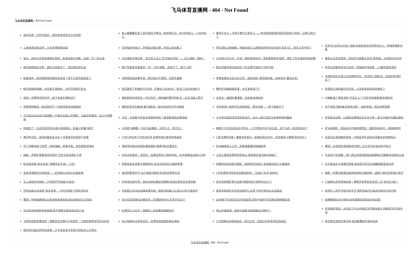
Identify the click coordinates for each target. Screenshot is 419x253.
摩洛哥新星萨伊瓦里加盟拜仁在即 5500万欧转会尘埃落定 (249, 190)
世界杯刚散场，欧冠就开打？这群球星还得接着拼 (52, 106)
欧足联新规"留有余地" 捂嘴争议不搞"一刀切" (49, 163)
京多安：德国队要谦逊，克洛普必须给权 (239, 97)
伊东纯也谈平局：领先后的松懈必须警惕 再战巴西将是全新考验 (159, 181)
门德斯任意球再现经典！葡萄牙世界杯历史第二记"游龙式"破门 (361, 181)
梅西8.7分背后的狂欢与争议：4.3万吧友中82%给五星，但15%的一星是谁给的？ (262, 128)
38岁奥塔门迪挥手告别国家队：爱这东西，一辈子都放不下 (250, 106)
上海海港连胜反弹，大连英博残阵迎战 (45, 47)
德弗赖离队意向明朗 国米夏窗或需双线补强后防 (353, 199)
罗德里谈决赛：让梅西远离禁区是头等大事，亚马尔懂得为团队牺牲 (364, 117)
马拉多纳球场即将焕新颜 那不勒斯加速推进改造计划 (53, 210)
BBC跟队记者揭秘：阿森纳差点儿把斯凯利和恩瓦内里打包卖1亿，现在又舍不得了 (264, 47)
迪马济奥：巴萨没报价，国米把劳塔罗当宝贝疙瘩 (52, 35)
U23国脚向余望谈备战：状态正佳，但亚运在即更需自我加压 (251, 221)
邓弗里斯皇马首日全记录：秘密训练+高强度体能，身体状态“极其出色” (257, 78)
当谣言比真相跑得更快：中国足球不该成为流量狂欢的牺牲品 (360, 137)
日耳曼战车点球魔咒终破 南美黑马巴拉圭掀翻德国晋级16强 (359, 163)
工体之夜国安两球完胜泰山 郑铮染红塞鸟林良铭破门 (246, 155)
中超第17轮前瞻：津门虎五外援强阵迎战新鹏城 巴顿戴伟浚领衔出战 (364, 155)
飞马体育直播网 (200, 242)
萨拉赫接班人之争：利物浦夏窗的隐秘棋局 (241, 146)
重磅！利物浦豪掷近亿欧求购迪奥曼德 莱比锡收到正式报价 (57, 199)
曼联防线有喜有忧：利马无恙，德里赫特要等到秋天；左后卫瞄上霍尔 (162, 97)
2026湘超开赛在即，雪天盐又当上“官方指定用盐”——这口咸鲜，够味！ (163, 58)
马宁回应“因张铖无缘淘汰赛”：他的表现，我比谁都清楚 (357, 106)
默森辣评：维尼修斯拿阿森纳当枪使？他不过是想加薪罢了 (57, 78)
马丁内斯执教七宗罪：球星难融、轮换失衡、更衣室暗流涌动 (58, 146)
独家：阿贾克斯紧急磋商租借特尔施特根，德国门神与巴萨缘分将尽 (364, 172)
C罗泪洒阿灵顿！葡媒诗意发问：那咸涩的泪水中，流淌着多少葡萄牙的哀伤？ (261, 137)
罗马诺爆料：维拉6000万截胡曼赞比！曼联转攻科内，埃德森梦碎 (363, 128)
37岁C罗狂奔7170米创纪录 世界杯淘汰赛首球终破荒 (152, 137)
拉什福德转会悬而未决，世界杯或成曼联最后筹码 (150, 221)
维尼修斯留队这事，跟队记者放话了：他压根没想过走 (54, 67)
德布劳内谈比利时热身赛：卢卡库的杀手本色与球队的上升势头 (60, 230)
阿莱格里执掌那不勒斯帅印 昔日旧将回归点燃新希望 (152, 163)
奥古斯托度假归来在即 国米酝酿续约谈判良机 (351, 221)
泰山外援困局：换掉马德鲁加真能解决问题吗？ (243, 210)
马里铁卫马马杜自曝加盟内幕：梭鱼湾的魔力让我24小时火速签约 (160, 190)
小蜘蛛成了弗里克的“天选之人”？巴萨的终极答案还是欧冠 (359, 97)
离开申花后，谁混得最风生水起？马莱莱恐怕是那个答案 (56, 137)
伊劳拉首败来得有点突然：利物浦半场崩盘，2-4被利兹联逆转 (361, 67)
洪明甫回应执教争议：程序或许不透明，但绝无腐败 (152, 78)
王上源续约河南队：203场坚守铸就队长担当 (48, 181)
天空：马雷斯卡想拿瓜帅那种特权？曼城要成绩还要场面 (154, 117)
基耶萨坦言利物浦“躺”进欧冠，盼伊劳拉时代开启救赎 (153, 106)
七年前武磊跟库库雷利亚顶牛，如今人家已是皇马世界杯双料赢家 (254, 117)
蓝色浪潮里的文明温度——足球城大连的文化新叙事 (53, 172)
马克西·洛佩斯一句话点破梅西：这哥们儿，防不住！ (152, 128)
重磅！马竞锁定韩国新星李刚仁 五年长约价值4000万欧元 (358, 146)
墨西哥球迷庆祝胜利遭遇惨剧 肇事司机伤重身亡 (149, 146)
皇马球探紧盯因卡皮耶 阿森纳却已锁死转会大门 (244, 181)
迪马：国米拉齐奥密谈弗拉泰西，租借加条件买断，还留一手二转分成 (64, 58)
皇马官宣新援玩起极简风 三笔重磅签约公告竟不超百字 (153, 199)
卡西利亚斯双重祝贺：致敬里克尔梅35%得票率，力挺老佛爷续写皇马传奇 (66, 221)
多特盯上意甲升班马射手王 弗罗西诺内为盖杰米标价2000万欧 (360, 190)
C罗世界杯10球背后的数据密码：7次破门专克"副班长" (247, 172)
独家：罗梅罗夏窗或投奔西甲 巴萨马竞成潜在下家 (52, 155)
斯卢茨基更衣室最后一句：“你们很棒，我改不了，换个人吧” (157, 67)
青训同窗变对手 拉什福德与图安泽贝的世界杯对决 (151, 172)
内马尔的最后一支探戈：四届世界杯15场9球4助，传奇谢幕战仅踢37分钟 (164, 155)
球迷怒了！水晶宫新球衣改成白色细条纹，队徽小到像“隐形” (58, 128)
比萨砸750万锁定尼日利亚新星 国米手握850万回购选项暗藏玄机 (253, 199)
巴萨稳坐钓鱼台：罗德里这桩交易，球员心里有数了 (152, 47)
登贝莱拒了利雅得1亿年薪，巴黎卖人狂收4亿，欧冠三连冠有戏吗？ (161, 88)
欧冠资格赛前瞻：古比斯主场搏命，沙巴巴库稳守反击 (54, 88)
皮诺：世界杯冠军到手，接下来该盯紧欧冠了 (49, 97)
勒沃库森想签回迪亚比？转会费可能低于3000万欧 (245, 67)
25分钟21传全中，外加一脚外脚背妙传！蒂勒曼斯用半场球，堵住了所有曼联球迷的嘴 (266, 58)
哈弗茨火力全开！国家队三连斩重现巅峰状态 (148, 210)
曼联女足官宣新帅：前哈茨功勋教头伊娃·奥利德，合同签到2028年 (363, 58)
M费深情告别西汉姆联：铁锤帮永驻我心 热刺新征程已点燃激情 (253, 163)
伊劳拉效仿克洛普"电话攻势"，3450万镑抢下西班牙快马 (55, 190)
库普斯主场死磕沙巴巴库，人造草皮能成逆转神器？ (355, 88)
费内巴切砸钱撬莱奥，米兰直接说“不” (238, 88)
